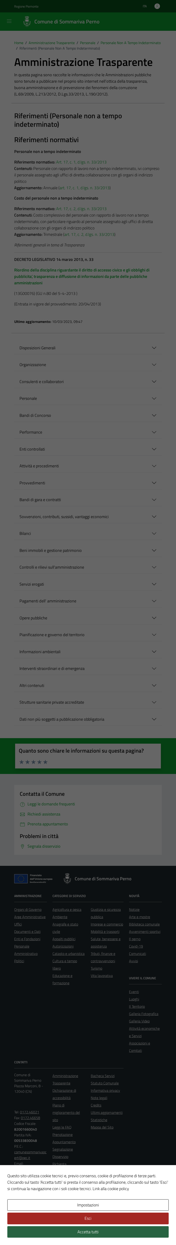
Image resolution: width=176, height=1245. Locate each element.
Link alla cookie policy (111, 1189)
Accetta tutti (88, 1232)
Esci (88, 1218)
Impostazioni (88, 1205)
